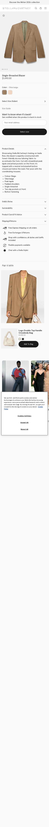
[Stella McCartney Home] (16, 8)
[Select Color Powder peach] (10, 92)
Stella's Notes (7, 202)
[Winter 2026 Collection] (15, 383)
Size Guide (6, 108)
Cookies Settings (24, 416)
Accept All (24, 422)
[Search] (36, 8)
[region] (24, 413)
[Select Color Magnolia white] (20, 339)
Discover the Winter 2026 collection (24, 2)
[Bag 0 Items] (40, 8)
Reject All (24, 429)
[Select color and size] (3, 15)
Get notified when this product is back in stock (21, 117)
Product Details (8, 149)
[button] (24, 42)
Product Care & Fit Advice (12, 215)
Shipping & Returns (9, 221)
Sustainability (7, 208)
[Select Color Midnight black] (23, 339)
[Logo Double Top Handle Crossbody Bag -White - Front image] (9, 338)
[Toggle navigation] (45, 8)
